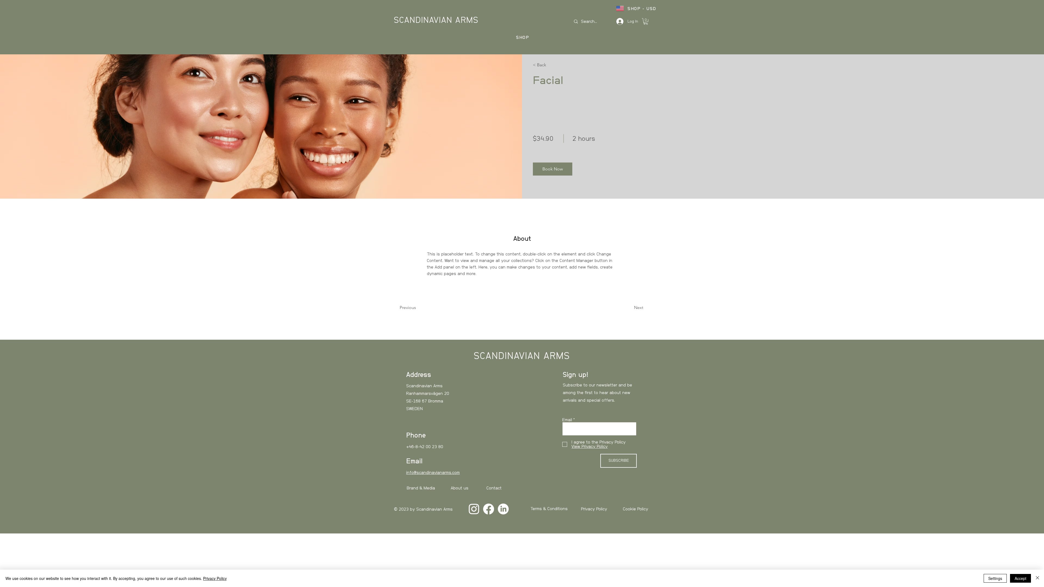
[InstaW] (473, 509)
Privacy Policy (594, 509)
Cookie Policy (635, 509)
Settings (995, 578)
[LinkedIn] (503, 509)
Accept (1020, 578)
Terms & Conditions (549, 509)
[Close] (1037, 578)
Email (567, 420)
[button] (646, 21)
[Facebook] (488, 509)
